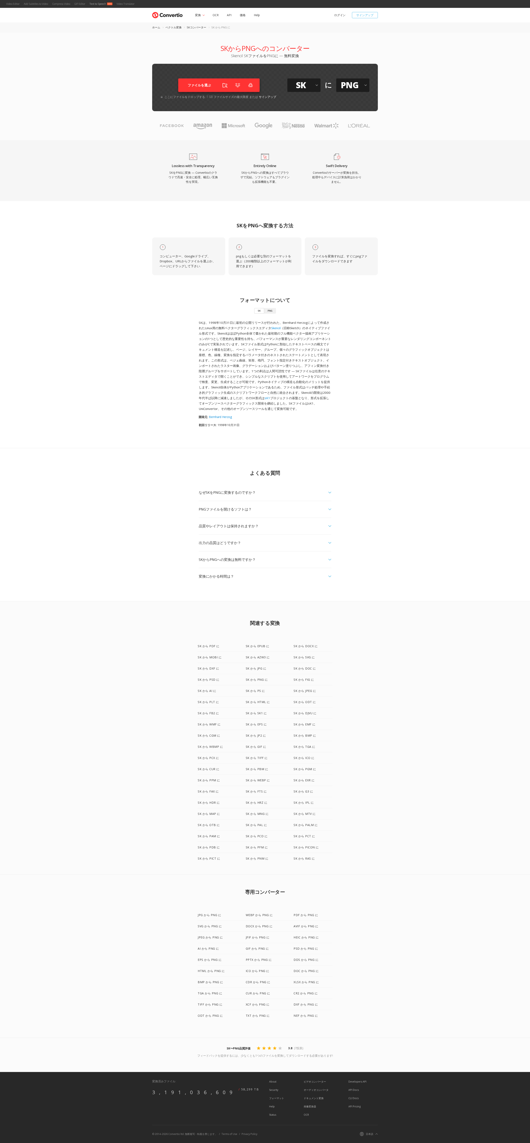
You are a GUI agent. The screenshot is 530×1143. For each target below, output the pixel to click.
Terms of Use (229, 1134)
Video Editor (13, 4)
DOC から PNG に (306, 971)
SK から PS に (255, 691)
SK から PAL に (256, 825)
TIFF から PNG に (210, 1004)
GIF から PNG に (257, 948)
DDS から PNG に (306, 960)
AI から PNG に (208, 948)
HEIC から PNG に (306, 937)
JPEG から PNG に (210, 937)
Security (273, 1090)
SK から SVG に (304, 657)
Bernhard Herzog (220, 417)
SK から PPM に (209, 780)
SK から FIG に (304, 680)
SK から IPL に (304, 803)
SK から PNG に (257, 680)
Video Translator (126, 4)
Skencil (276, 328)
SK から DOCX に (306, 646)
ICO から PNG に (257, 971)
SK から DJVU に (305, 713)
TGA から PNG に (210, 993)
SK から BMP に (305, 735)
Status (272, 1115)
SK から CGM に (209, 735)
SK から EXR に (304, 780)
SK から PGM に (305, 769)
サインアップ (364, 15)
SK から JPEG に (305, 691)
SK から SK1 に (256, 713)
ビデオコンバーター (315, 1081)
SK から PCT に (304, 836)
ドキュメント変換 (314, 1098)
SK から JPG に (256, 668)
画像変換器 (310, 1106)
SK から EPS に (256, 724)
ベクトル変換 (173, 27)
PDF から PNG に (306, 915)
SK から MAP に (209, 814)
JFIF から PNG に (258, 937)
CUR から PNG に (258, 993)
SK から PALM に (306, 825)
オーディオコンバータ (316, 1090)
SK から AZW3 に (258, 657)
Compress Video (61, 4)
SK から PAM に (209, 836)
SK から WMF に (209, 724)
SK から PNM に (257, 858)
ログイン (340, 15)
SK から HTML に (258, 702)
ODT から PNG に (210, 1016)
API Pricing (354, 1106)
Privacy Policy (249, 1134)
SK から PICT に (209, 858)
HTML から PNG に (211, 971)
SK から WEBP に (258, 780)
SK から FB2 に (208, 713)
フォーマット (276, 1098)
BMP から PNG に (210, 982)
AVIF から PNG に (306, 926)
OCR (216, 15)
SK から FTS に (256, 791)
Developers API (357, 1081)
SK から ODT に (305, 702)
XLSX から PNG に (306, 982)
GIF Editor (79, 4)
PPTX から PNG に (259, 960)
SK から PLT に (208, 702)
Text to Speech (97, 4)
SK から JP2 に (256, 735)
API (229, 15)
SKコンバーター (196, 27)
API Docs (353, 1090)
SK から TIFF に (257, 758)
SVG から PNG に (210, 926)
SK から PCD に (257, 836)
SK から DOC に (305, 668)
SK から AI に (207, 691)
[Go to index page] (167, 14)
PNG (270, 310)
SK (259, 310)
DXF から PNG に (306, 1004)
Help (257, 15)
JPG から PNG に (209, 915)
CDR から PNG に (258, 982)
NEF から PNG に (306, 1016)
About (272, 1081)
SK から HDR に (209, 803)
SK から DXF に (208, 668)
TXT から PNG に (258, 1016)
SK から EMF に (305, 724)
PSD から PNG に (306, 948)
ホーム (156, 27)
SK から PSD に (208, 680)
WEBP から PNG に (259, 915)
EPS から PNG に (210, 960)
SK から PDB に (209, 847)
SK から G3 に (303, 791)
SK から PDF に (208, 646)
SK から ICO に (304, 758)
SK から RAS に (304, 858)
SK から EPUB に (257, 646)
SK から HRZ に (256, 803)
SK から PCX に (208, 758)
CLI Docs (353, 1098)
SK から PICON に (306, 847)
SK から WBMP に (210, 747)
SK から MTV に (305, 814)
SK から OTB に (209, 825)
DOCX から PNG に (259, 926)
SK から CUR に (208, 769)
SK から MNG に (257, 814)
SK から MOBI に (210, 657)
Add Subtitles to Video (36, 4)
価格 (243, 15)
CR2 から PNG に (306, 993)
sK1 (267, 398)
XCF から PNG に (258, 1004)
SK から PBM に (257, 769)
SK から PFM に (257, 847)
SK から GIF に (256, 747)
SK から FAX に (208, 791)
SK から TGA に (304, 747)
